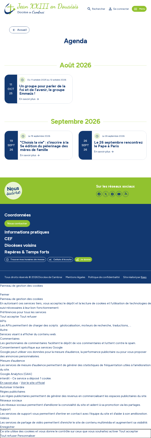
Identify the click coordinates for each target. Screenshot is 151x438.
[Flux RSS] (126, 194)
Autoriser (6, 387)
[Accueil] (10, 9)
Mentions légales (75, 277)
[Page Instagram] (112, 194)
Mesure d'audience (12, 360)
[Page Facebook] (99, 194)
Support (5, 409)
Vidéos (4, 418)
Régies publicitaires (12, 391)
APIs (3, 321)
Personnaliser (26, 435)
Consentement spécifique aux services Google (31, 347)
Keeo (144, 277)
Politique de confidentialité (104, 277)
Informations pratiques (26, 232)
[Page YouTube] (119, 194)
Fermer (4, 294)
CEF (8, 238)
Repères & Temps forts (26, 252)
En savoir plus (9, 382)
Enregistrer (7, 427)
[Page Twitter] (106, 194)
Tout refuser (28, 316)
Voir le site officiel (33, 382)
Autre (4, 330)
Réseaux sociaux (11, 400)
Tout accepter (9, 316)
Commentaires (10, 338)
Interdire (18, 387)
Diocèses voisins (20, 245)
